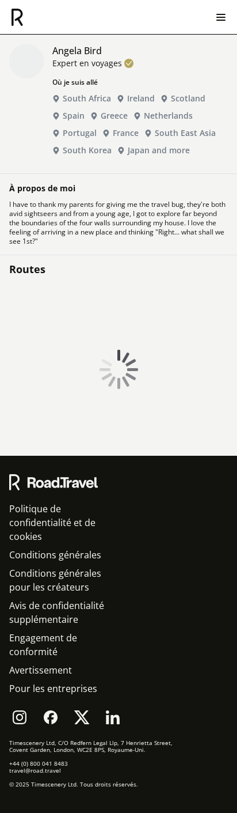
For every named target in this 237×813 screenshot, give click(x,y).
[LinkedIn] (112, 717)
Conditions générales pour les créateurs (55, 580)
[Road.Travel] (17, 17)
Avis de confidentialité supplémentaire (56, 612)
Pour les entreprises (53, 688)
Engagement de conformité (43, 645)
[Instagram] (19, 717)
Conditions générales (55, 555)
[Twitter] (81, 717)
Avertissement (40, 670)
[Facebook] (50, 717)
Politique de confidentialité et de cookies (52, 522)
